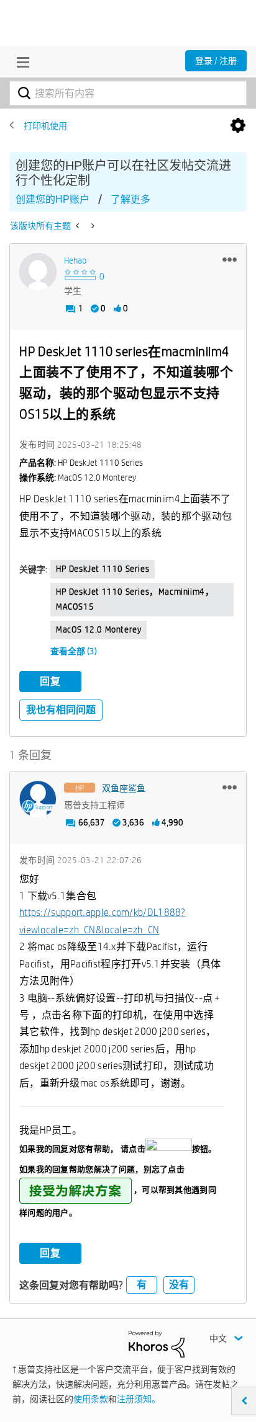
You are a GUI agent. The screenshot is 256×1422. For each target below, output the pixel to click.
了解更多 (130, 199)
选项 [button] (238, 126)
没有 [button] (179, 1284)
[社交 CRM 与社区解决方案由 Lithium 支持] (157, 1343)
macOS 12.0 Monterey (98, 629)
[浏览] (19, 62)
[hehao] (38, 271)
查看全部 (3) (73, 651)
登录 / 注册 (216, 60)
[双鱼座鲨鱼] (38, 799)
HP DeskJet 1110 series (102, 568)
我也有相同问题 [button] (61, 709)
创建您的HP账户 (52, 199)
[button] (229, 259)
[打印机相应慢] (91, 226)
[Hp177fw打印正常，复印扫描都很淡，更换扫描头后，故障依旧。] (78, 226)
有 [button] (142, 1284)
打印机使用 (45, 125)
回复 (50, 681)
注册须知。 (138, 1399)
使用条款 (90, 1399)
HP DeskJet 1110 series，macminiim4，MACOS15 (135, 599)
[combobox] (128, 93)
